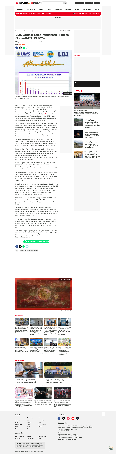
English (40, 426)
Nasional (20, 9)
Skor (40, 417)
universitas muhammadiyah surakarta (29, 250)
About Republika (19, 436)
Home (16, 30)
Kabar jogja (31, 9)
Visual (28, 426)
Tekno (28, 424)
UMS (46, 114)
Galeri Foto (87, 9)
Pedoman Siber (42, 436)
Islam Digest (42, 420)
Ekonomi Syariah (31, 417)
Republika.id (89, 3)
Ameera (17, 417)
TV (16, 428)
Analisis (29, 422)
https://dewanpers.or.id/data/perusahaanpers (28, 446)
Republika (19, 13)
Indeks (97, 9)
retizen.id (97, 3)
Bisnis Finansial (42, 424)
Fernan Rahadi (21, 44)
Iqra (28, 420)
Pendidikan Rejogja (28, 30)
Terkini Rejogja (78, 91)
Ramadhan (29, 428)
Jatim (49, 9)
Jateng (41, 9)
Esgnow (17, 426)
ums (17, 250)
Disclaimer (18, 438)
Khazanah (17, 420)
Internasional (18, 424)
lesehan (68, 9)
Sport (40, 422)
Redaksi (29, 436)
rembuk (77, 9)
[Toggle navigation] (17, 3)
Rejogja (21, 30)
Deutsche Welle (80, 3)
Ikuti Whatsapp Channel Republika (37, 241)
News (16, 422)
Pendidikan (58, 9)
